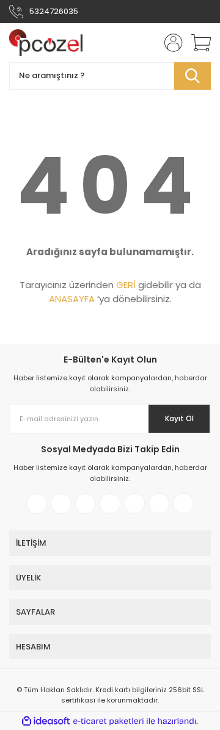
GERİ (126, 284)
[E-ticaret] (108, 720)
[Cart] (197, 42)
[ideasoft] (45, 721)
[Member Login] (170, 42)
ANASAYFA (72, 298)
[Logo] (45, 42)
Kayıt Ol (179, 418)
